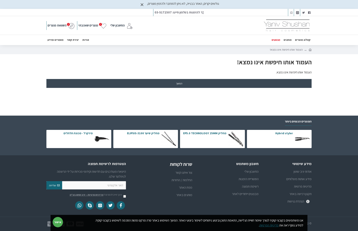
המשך (179, 83)
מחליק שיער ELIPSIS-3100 (143, 133)
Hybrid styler (284, 133)
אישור (57, 222)
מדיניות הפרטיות (269, 225)
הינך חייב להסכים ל (96, 194)
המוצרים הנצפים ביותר (298, 121)
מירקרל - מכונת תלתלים (78, 133)
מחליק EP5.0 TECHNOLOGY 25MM (204, 133)
